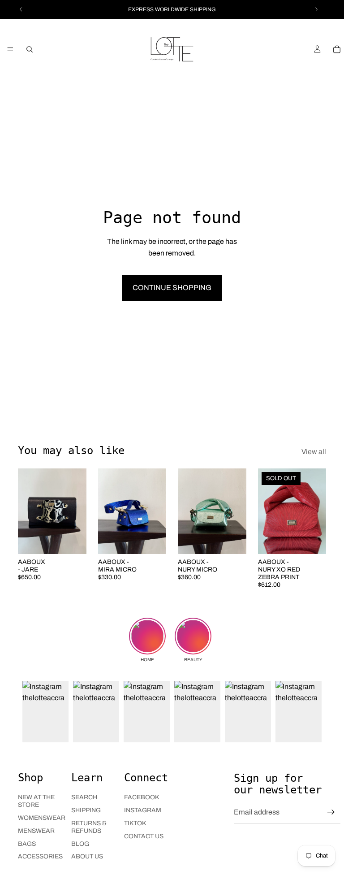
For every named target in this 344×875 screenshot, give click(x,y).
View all (313, 451)
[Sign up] (331, 812)
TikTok (135, 823)
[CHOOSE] (72, 540)
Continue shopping (172, 287)
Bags (27, 843)
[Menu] (10, 49)
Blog (80, 843)
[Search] (29, 49)
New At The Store (36, 801)
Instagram (142, 810)
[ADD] (152, 540)
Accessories (40, 856)
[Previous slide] (28, 511)
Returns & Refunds (89, 827)
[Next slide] (76, 511)
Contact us (143, 836)
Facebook (141, 797)
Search (84, 797)
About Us (87, 856)
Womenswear (41, 817)
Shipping (86, 810)
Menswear (36, 830)
